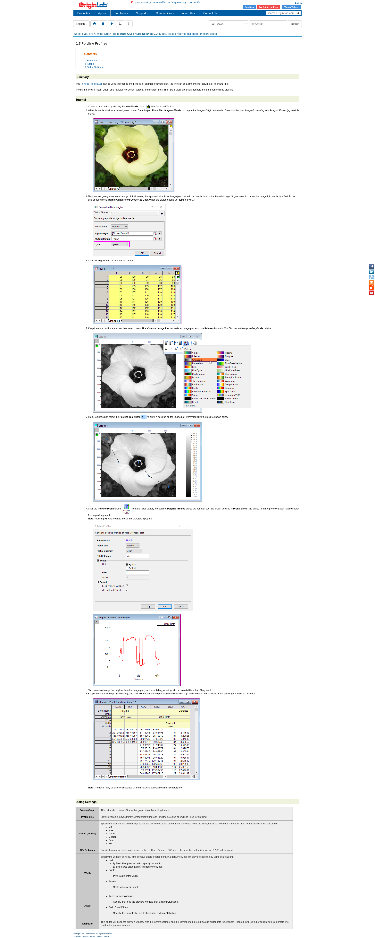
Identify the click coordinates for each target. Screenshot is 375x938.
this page (192, 34)
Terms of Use (103, 936)
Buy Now (249, 7)
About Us (187, 13)
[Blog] (371, 277)
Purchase (120, 13)
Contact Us (210, 13)
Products (82, 13)
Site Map (77, 936)
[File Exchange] (371, 287)
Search (294, 24)
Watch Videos (291, 7)
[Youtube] (371, 292)
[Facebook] (371, 266)
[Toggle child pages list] (129, 23)
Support (141, 13)
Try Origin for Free (268, 7)
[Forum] (371, 282)
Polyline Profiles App (92, 84)
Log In (298, 3)
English (81, 24)
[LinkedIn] (371, 271)
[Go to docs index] (94, 23)
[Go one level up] (111, 23)
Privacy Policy (89, 936)
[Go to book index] (103, 23)
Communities (164, 13)
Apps (101, 13)
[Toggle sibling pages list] (120, 23)
